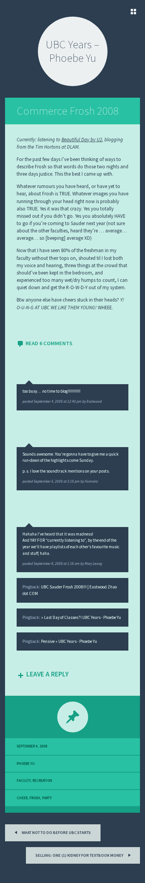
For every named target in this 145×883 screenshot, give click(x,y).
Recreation (42, 780)
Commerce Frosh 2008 (68, 111)
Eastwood (94, 401)
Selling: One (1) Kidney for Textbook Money (80, 855)
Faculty (24, 780)
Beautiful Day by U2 (81, 139)
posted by (54, 401)
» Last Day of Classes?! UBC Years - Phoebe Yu (81, 617)
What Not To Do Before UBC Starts (56, 832)
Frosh (34, 798)
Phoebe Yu (26, 763)
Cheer (22, 798)
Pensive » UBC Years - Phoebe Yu (69, 641)
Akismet (52, 878)
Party (47, 798)
